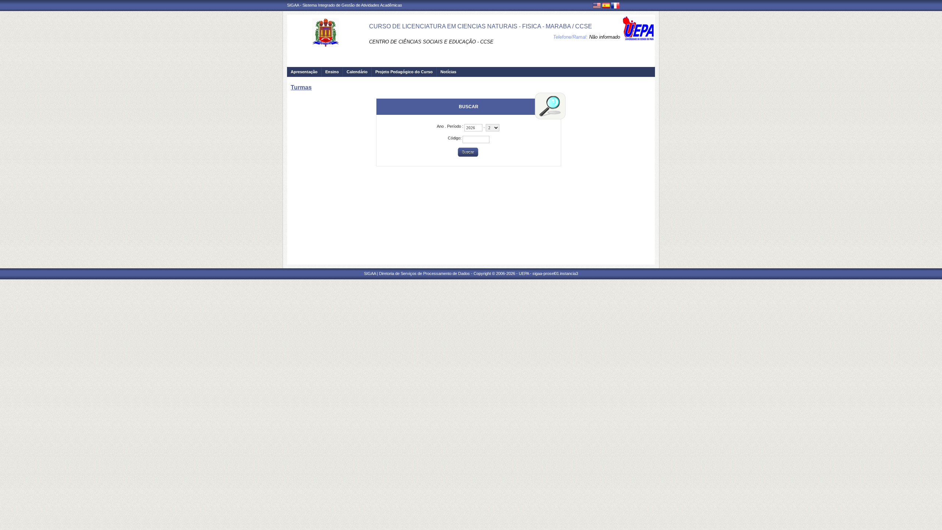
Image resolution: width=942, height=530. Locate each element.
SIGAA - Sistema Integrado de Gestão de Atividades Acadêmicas (344, 5)
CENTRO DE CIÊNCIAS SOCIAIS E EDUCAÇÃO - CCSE (431, 42)
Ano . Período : (450, 126)
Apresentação (304, 72)
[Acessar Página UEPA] (638, 28)
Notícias (448, 72)
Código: (455, 138)
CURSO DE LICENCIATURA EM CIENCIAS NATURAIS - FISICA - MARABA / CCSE (480, 26)
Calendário (357, 72)
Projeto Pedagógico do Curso (404, 72)
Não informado (604, 37)
